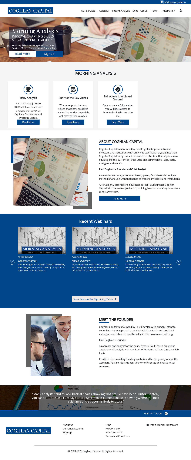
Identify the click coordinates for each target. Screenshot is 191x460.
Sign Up (67, 432)
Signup (49, 54)
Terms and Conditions (117, 436)
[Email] (166, 413)
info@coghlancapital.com (164, 425)
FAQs (108, 425)
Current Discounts (73, 428)
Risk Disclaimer (113, 432)
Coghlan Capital (30, 10)
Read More (22, 54)
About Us (68, 425)
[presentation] (12, 262)
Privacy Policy (112, 428)
